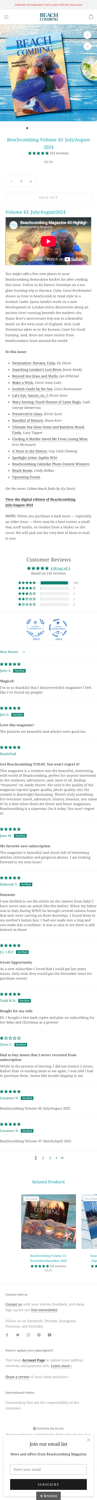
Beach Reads (22, 470)
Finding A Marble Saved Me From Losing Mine (50, 439)
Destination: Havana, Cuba (33, 363)
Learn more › (61, 1365)
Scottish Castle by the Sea (32, 389)
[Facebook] (7, 1334)
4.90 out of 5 (60, 568)
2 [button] (43, 1158)
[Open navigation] (6, 17)
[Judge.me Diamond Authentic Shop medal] (35, 628)
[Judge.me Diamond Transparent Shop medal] (58, 628)
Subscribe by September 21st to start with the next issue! (48, 4)
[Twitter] (17, 1334)
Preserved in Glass (27, 414)
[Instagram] (28, 1334)
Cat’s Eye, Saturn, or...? (30, 395)
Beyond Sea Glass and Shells (35, 376)
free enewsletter (44, 1310)
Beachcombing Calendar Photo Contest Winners (51, 464)
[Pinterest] (39, 1334)
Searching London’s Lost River (36, 369)
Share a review (17, 1376)
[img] (10, 664)
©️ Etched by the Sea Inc (48, 1428)
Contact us (13, 1304)
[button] (39, 153)
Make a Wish (22, 382)
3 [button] (50, 1158)
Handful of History (27, 420)
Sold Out (48, 197)
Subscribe (48, 1484)
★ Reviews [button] (48, 1495)
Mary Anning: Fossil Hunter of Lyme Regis (46, 402)
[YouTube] (49, 1334)
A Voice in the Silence (29, 451)
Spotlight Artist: (34, 457)
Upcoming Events (26, 477)
